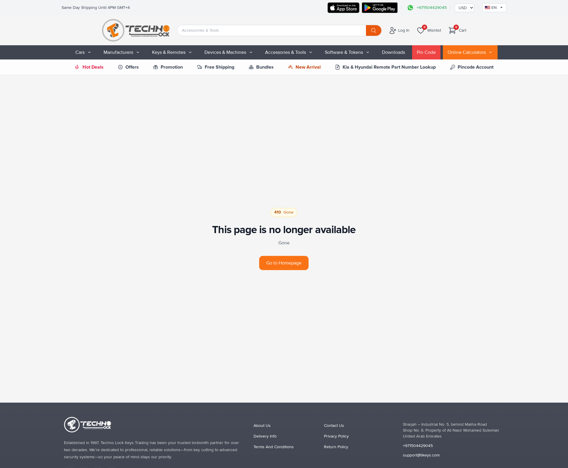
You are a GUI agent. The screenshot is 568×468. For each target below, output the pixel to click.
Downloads (393, 52)
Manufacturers (118, 52)
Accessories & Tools (285, 52)
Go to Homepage (283, 263)
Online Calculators (467, 52)
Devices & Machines (225, 52)
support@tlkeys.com (421, 455)
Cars (80, 52)
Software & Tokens (344, 52)
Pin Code (426, 52)
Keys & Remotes (168, 52)
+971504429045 (418, 445)
